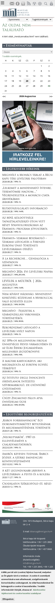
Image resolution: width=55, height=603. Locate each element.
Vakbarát (34, 4)
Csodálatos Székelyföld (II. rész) (26, 484)
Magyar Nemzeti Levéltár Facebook (17, 4)
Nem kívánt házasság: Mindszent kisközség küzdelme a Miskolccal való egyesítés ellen (27, 298)
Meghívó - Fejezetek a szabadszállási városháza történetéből (21, 315)
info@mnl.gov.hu (32, 563)
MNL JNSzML (20, 275)
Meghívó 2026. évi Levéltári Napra (27, 272)
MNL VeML (19, 211)
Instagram (23, 4)
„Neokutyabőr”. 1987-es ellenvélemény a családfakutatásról (18, 441)
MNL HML (19, 355)
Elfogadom (8, 599)
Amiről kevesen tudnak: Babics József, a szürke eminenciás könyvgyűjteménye (25, 458)
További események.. (12, 56)
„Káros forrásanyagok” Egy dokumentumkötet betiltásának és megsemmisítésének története (26, 424)
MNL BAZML (20, 304)
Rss (28, 4)
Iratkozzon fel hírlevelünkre (12, 4)
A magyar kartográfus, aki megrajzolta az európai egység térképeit (25, 365)
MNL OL (18, 182)
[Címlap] (17, 12)
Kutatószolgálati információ (25, 208)
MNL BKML (19, 321)
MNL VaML (19, 288)
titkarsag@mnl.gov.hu (40, 531)
